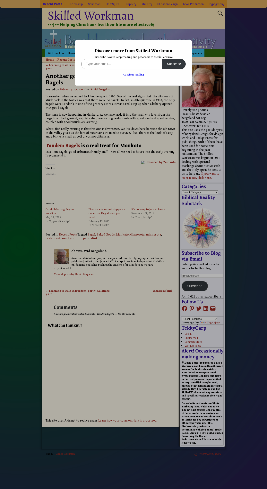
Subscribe (174, 64)
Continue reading (133, 74)
